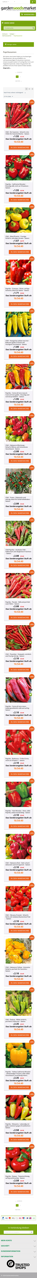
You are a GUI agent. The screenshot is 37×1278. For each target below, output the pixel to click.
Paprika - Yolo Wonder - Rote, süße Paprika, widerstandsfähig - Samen (17, 811)
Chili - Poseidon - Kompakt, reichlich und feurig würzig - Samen (18, 655)
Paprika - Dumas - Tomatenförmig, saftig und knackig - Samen (17, 1177)
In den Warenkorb (20, 147)
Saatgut (12, 34)
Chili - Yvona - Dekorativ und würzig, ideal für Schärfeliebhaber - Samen (18, 499)
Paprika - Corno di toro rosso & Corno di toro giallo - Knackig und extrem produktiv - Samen (17, 394)
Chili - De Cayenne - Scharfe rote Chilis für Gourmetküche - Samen (17, 133)
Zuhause (5, 34)
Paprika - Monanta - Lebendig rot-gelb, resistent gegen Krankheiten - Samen (18, 1125)
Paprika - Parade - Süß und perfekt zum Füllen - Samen (17, 603)
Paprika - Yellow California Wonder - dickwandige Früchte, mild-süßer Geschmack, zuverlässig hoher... (18, 1073)
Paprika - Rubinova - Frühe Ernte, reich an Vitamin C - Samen (17, 759)
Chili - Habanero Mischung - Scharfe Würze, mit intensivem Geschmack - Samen (16, 447)
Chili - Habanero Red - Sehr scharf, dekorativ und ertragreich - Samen (17, 864)
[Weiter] (31, 1232)
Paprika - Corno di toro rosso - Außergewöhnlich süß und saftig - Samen (17, 708)
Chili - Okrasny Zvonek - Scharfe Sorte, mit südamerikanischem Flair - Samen (17, 917)
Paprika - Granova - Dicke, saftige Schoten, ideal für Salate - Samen (17, 289)
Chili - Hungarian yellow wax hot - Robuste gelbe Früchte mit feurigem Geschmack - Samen (17, 342)
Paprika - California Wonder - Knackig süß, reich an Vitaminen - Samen (17, 186)
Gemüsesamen (6, 36)
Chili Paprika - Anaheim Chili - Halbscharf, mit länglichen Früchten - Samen (18, 551)
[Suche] (33, 28)
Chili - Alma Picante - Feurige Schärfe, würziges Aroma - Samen (17, 237)
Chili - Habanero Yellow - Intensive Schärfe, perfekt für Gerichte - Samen (17, 969)
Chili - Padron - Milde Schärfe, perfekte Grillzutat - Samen (16, 1020)
